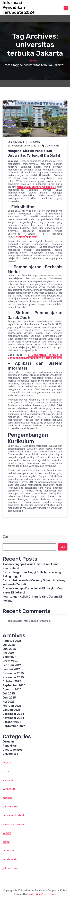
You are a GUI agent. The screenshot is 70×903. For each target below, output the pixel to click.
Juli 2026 (9, 644)
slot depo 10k (10, 859)
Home (33, 61)
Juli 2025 (9, 693)
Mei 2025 (8, 701)
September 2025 (14, 685)
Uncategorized (13, 749)
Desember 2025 (13, 673)
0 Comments (51, 145)
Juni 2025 (9, 697)
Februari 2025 (12, 705)
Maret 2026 (10, 661)
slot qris (7, 833)
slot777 (7, 762)
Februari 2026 (12, 665)
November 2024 (13, 717)
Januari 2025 (11, 709)
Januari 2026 (12, 669)
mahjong (7, 797)
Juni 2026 (9, 648)
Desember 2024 (13, 713)
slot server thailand (13, 815)
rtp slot (7, 771)
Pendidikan (17, 145)
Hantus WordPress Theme (42, 894)
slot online (8, 850)
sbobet (6, 841)
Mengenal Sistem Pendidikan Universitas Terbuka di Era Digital (34, 153)
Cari (6, 537)
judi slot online (10, 806)
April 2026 (9, 657)
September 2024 (14, 726)
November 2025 (13, 677)
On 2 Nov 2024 (16, 142)
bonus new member (13, 824)
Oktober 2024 (12, 722)
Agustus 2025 (12, 689)
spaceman (8, 780)
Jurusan (8, 741)
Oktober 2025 (12, 681)
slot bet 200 (9, 789)
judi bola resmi (10, 868)
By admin (35, 142)
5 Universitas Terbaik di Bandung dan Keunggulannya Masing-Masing (35, 356)
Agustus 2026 (12, 640)
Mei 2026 (9, 653)
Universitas (30, 145)
